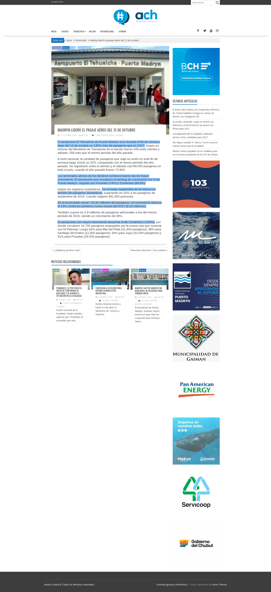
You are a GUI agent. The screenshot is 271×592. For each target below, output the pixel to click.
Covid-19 (67, 303)
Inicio (54, 31)
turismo (119, 135)
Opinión (122, 31)
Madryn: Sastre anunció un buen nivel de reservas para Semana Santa (148, 290)
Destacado (56, 48)
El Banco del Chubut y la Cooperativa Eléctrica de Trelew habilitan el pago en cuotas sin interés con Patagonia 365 (196, 113)
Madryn (66, 48)
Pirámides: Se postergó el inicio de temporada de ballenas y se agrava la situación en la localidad (69, 292)
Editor (84, 135)
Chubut (65, 31)
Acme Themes (219, 584)
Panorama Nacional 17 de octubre (147, 250)
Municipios (79, 31)
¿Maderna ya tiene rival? (67, 250)
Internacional (107, 31)
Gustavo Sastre (149, 300)
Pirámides (76, 303)
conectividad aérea (104, 135)
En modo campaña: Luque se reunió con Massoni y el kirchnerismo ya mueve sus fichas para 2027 (193, 125)
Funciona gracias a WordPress (172, 584)
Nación (92, 31)
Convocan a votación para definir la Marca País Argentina (109, 290)
